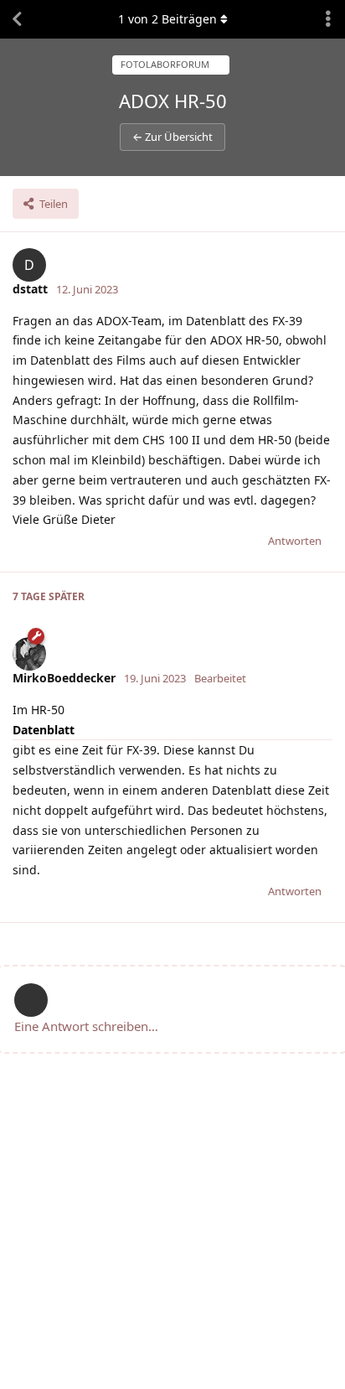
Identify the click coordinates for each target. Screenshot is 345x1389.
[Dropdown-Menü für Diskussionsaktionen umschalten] (328, 19)
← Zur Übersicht (172, 136)
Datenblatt (44, 730)
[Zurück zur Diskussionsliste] (16, 19)
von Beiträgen (167, 19)
